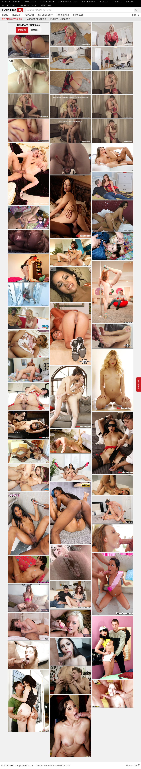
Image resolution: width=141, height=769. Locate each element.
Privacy (54, 765)
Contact (39, 765)
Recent (34, 30)
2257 (67, 765)
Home (129, 765)
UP (136, 765)
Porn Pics (12, 10)
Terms (47, 765)
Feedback (138, 384)
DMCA (61, 765)
